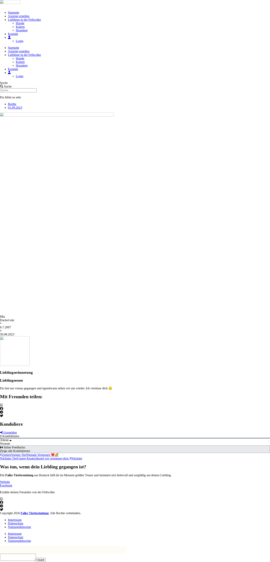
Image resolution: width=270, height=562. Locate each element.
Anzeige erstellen (18, 16)
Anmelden (10, 432)
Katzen (20, 26)
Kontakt (13, 34)
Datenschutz (15, 523)
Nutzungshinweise (19, 527)
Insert (41, 559)
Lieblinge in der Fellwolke (24, 19)
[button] (135, 405)
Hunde (20, 23)
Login (19, 41)
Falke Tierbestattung (35, 513)
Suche (4, 83)
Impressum (15, 520)
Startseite (13, 12)
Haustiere (22, 30)
